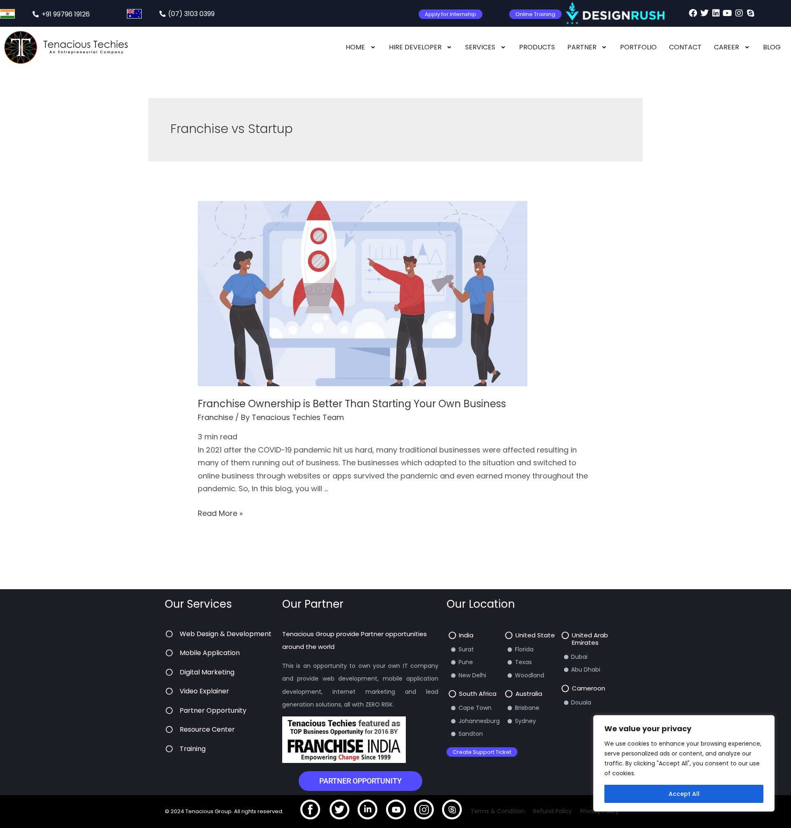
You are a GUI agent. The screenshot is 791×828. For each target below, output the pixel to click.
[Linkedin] (716, 13)
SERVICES (480, 47)
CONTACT (685, 47)
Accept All (684, 794)
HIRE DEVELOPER (415, 47)
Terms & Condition (497, 811)
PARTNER (582, 47)
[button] (361, 47)
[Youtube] (727, 13)
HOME (355, 47)
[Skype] (751, 13)
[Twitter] (704, 13)
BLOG (772, 47)
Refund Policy (552, 811)
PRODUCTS (537, 47)
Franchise (215, 417)
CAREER (726, 47)
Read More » (220, 513)
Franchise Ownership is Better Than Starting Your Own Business (352, 404)
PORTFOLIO (638, 47)
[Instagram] (739, 13)
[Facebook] (693, 13)
